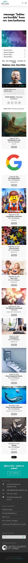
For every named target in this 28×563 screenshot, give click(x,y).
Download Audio (20, 93)
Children (15, 91)
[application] (14, 86)
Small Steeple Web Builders (18, 558)
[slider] (11, 85)
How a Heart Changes (10, 520)
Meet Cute (5, 517)
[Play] (4, 86)
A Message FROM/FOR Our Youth (14, 524)
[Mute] (19, 86)
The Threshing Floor (9, 513)
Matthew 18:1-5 (20, 89)
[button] (26, 3)
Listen (14, 147)
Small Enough (7, 509)
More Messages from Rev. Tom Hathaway (14, 93)
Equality (19, 91)
